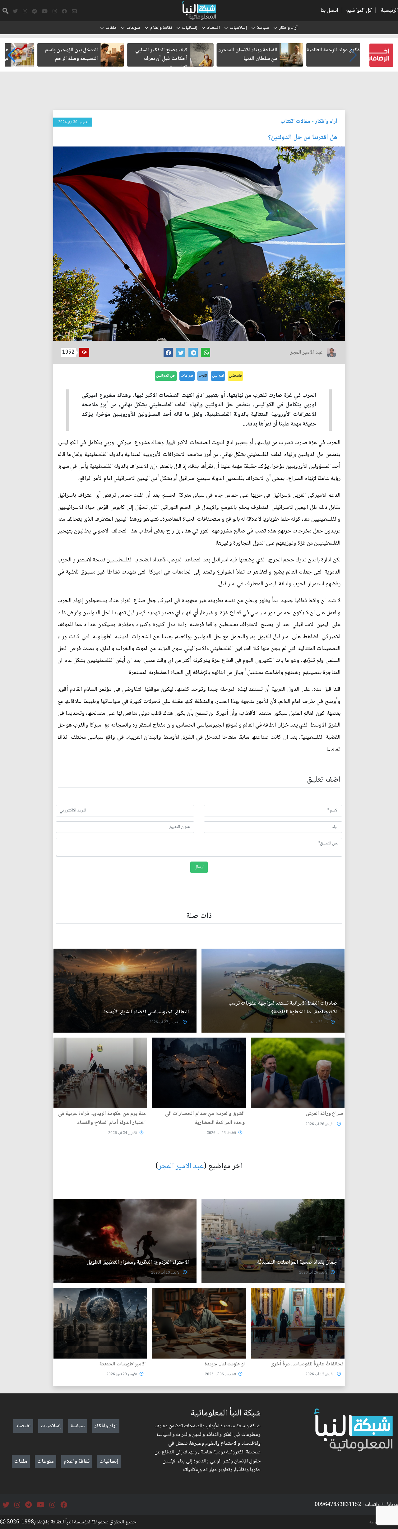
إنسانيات (189, 28)
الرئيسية (389, 10)
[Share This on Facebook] (168, 352)
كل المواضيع (359, 10)
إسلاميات (238, 28)
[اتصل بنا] (74, 11)
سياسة (263, 28)
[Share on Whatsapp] (205, 352)
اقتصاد (213, 28)
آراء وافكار (288, 28)
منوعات (133, 28)
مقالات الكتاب (295, 121)
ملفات (111, 28)
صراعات (187, 375)
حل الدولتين (166, 375)
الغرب (202, 375)
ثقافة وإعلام (161, 28)
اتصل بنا (329, 10)
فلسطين (235, 375)
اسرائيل (218, 375)
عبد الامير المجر (181, 1166)
